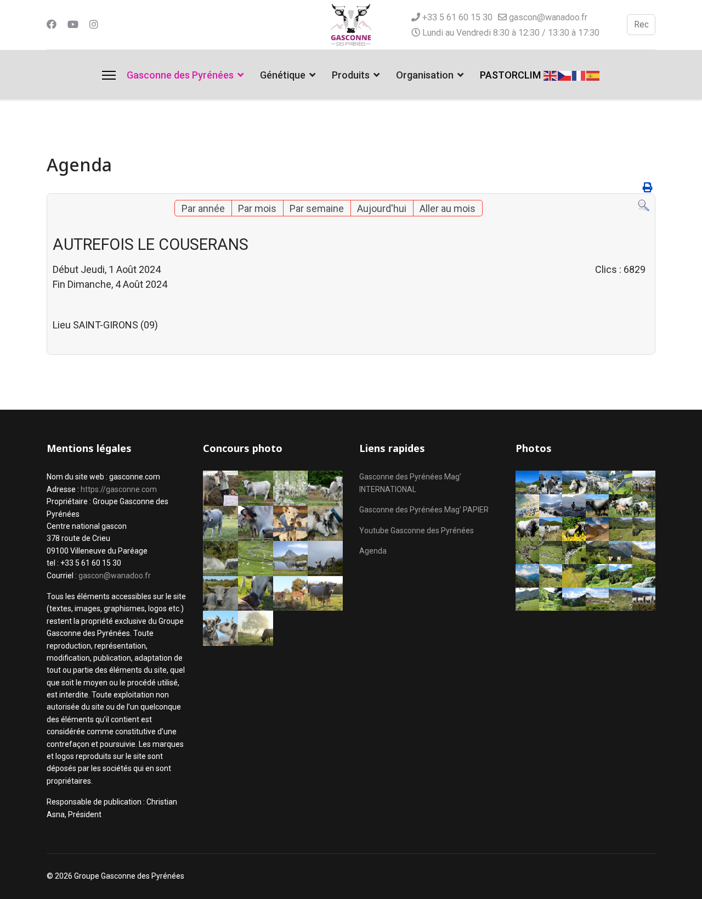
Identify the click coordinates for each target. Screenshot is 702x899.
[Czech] (565, 74)
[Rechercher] (643, 205)
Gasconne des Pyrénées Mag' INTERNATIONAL (410, 482)
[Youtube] (72, 24)
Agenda (373, 550)
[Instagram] (93, 24)
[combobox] (641, 24)
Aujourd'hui (381, 208)
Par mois (257, 208)
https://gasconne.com (119, 489)
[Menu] (109, 75)
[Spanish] (593, 74)
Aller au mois (447, 208)
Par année (203, 208)
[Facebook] (51, 24)
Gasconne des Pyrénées (180, 75)
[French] (579, 74)
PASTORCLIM (510, 75)
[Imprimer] (648, 187)
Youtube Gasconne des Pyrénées (416, 530)
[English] (551, 74)
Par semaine (317, 208)
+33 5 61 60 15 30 (457, 17)
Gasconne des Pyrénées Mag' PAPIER (424, 509)
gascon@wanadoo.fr (548, 17)
